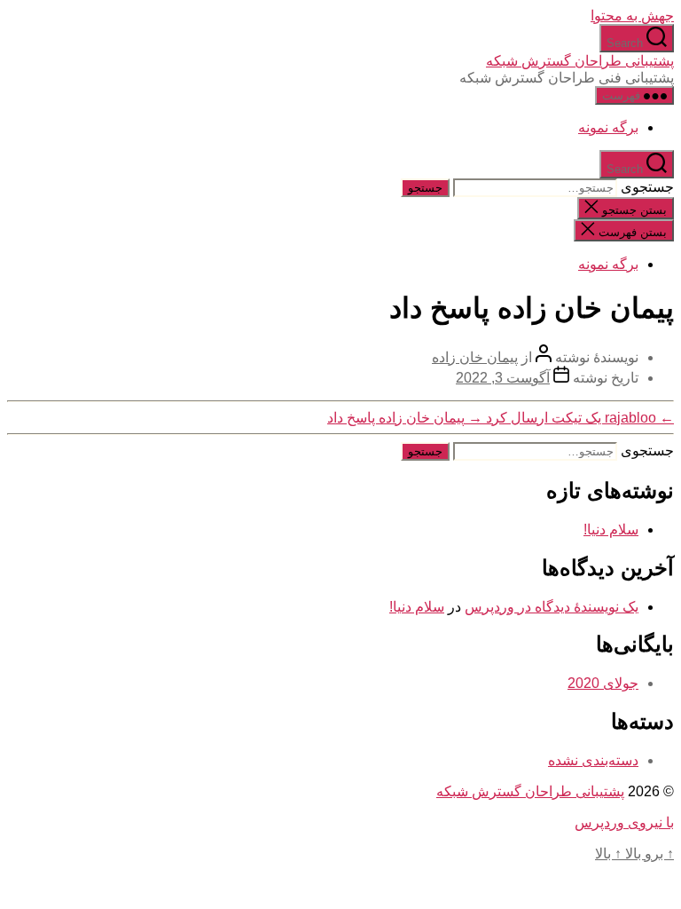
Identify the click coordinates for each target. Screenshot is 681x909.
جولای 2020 (603, 683)
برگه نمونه (608, 127)
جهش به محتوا (632, 15)
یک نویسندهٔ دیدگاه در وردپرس (551, 606)
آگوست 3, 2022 (503, 377)
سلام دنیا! (610, 529)
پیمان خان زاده (475, 357)
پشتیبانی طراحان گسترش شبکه (580, 60)
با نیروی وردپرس (624, 822)
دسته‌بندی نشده (593, 760)
